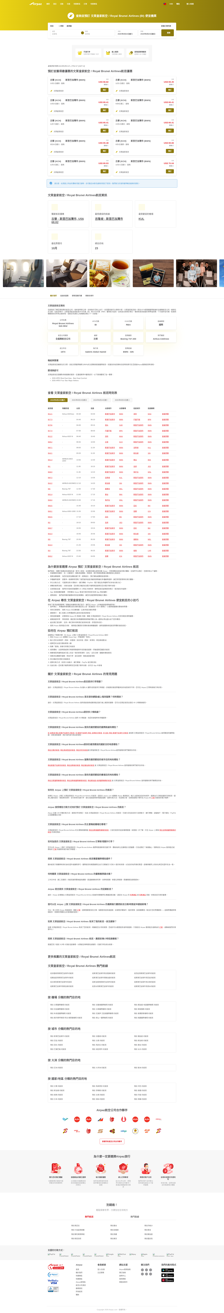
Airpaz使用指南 (125, 1269)
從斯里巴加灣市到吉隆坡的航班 (103, 973)
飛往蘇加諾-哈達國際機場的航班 (99, 780)
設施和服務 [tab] (64, 296)
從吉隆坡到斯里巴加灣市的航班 (61, 973)
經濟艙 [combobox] (69, 26)
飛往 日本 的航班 (56, 1099)
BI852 (50, 442)
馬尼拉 (135, 472)
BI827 (50, 528)
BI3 (49, 551)
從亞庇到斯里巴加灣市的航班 (145, 973)
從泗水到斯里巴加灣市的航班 (103, 986)
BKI (149, 506)
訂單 (153, 798)
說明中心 (122, 1276)
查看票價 (165, 414)
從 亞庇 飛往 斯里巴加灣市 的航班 (115, 733)
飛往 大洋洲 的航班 (99, 1068)
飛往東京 (113, 1238)
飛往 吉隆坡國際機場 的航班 (102, 1005)
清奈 (135, 414)
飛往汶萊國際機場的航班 (57, 780)
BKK (149, 460)
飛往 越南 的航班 (56, 1095)
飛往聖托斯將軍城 (77, 1234)
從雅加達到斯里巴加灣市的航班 (61, 978)
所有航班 (79, 1291)
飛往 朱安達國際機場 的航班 (60, 1013)
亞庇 (135, 506)
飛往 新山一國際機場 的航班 (102, 1018)
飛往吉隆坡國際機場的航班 (77, 780)
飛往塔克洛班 (76, 1238)
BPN (149, 419)
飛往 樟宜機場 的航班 (142, 1009)
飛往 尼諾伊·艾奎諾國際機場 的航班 (105, 1013)
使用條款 (122, 1279)
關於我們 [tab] (53, 296)
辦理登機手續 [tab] (77, 296)
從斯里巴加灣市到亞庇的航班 (145, 978)
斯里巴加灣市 (110, 414)
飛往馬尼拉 (75, 1225)
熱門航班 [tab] (89, 1217)
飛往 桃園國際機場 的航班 (143, 1018)
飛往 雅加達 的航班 (141, 1036)
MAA (149, 414)
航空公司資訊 (81, 1285)
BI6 (49, 489)
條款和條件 (123, 1282)
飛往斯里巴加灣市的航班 (57, 765)
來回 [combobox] (51, 26)
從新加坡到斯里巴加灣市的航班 (103, 982)
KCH (121, 442)
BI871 (50, 448)
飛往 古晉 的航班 (98, 1040)
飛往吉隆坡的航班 (73, 765)
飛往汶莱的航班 (53, 750)
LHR (149, 551)
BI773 (50, 419)
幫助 (178, 4)
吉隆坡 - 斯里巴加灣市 (109, 218)
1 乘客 (61, 26)
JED (149, 466)
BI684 (50, 500)
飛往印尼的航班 (82, 750)
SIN (149, 453)
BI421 (50, 453)
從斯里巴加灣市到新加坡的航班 (61, 986)
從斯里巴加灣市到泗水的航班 (145, 986)
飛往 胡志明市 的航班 (100, 1049)
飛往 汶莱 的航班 (56, 1086)
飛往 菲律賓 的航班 (99, 1090)
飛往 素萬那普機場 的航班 (143, 1013)
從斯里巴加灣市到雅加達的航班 (103, 978)
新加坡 (135, 453)
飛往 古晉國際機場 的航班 (101, 1009)
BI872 (50, 478)
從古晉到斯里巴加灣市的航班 (61, 982)
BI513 (50, 460)
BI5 (49, 539)
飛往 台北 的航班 (140, 1049)
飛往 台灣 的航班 (98, 1095)
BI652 (50, 556)
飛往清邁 (113, 1234)
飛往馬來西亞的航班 (67, 750)
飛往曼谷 (113, 1225)
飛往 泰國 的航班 (140, 1090)
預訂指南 (122, 1272)
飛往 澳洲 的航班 (98, 1099)
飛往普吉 (147, 1230)
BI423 (50, 534)
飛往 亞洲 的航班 (56, 1068)
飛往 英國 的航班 (140, 1099)
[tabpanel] (112, 344)
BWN (121, 414)
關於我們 (79, 1272)
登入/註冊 (101, 1269)
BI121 (50, 414)
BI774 (50, 431)
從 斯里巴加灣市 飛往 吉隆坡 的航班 (88, 733)
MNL (149, 472)
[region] (112, 53)
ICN (149, 511)
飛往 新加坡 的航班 (141, 1040)
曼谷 (135, 460)
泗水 (106, 425)
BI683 (50, 472)
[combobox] (66, 34)
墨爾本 (107, 489)
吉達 (135, 466)
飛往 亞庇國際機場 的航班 (59, 1009)
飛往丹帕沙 (148, 1225)
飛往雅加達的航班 (87, 765)
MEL (121, 489)
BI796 (50, 425)
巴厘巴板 (136, 419)
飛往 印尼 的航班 (140, 1086)
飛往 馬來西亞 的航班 (100, 1086)
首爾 (135, 511)
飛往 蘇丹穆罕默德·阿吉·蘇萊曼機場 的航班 (66, 1018)
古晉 (106, 442)
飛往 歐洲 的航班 (140, 1068)
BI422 (50, 483)
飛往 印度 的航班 (140, 1095)
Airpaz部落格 (81, 1282)
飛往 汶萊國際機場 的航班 (59, 1005)
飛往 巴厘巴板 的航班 (58, 1049)
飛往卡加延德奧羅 (77, 1230)
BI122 (50, 436)
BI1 (49, 466)
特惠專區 (133, 895)
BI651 (50, 511)
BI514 (50, 494)
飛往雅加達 (148, 1234)
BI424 (50, 545)
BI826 (50, 517)
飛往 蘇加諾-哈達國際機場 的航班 (146, 1005)
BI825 (50, 506)
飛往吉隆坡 (114, 1230)
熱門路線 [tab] (135, 1217)
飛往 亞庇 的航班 (56, 1040)
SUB (120, 425)
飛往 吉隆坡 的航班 (99, 1036)
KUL (141, 218)
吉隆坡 (135, 448)
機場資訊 (79, 1288)
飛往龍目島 (148, 1238)
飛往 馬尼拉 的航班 (99, 1045)
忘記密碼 (101, 1272)
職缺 (77, 1295)
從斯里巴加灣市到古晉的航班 (145, 982)
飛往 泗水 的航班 (56, 1045)
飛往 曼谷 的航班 (140, 1045)
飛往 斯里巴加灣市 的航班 (59, 1036)
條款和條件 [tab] (89, 296)
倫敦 (135, 551)
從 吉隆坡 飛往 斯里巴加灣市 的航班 (61, 733)
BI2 (49, 522)
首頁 (77, 1269)
